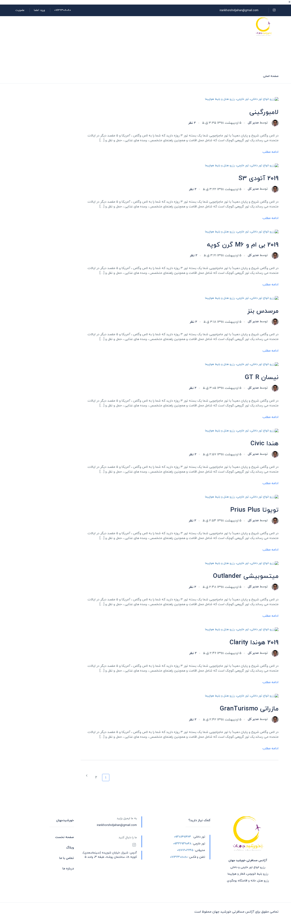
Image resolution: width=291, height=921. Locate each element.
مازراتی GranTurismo (249, 708)
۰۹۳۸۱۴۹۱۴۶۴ (182, 837)
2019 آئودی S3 (258, 178)
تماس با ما (66, 858)
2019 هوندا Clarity (254, 642)
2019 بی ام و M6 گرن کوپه (242, 244)
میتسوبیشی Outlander (245, 576)
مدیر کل (258, 123)
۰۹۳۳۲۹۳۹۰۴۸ (182, 844)
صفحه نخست (64, 837)
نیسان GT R (261, 377)
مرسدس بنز (262, 311)
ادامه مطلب (270, 152)
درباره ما (158, 26)
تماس (137, 26)
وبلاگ (180, 26)
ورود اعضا (39, 10)
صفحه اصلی (233, 26)
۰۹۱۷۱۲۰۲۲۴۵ (185, 850)
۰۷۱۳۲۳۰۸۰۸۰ (62, 10)
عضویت (20, 10)
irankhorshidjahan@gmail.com (239, 10)
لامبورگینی (263, 112)
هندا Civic (264, 443)
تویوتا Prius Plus (254, 510)
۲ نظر (192, 123)
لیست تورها (204, 26)
